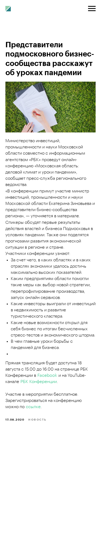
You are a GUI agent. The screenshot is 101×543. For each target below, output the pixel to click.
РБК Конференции (38, 381)
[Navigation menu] (92, 8)
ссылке (33, 407)
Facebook (47, 375)
